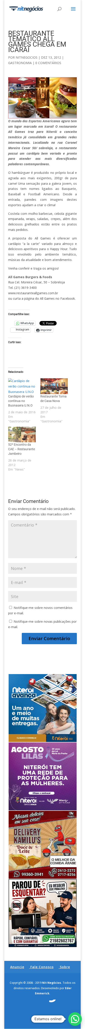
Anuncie (17, 967)
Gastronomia (20, 63)
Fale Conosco (42, 967)
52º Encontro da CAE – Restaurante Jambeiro (21, 449)
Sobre (65, 967)
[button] (75, 1019)
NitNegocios (26, 57)
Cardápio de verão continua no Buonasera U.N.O (21, 401)
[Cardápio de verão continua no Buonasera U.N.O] (22, 386)
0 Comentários (48, 63)
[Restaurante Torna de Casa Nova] (54, 386)
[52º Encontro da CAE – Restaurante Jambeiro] (22, 435)
